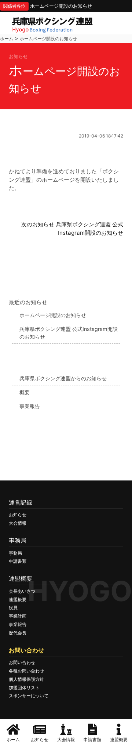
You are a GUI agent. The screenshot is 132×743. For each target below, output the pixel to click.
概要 (24, 392)
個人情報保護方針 (26, 679)
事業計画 (17, 616)
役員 (13, 607)
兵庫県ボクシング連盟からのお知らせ (63, 378)
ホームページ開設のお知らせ (61, 6)
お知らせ (17, 514)
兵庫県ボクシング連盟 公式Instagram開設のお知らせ (68, 333)
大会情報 (17, 523)
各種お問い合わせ (26, 671)
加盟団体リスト (24, 687)
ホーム (6, 38)
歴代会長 (17, 632)
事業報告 (29, 406)
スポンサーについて (28, 695)
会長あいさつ (22, 591)
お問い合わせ (22, 662)
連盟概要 (17, 599)
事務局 (15, 553)
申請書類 (17, 561)
